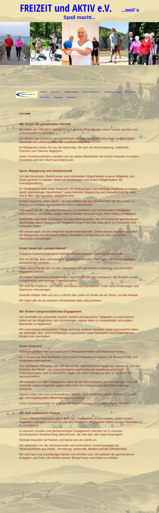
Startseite (43, 92)
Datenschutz (71, 97)
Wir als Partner (130, 92)
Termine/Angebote (71, 92)
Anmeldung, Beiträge (112, 92)
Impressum (58, 97)
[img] (79, 43)
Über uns (55, 92)
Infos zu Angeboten (90, 92)
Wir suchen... (45, 97)
